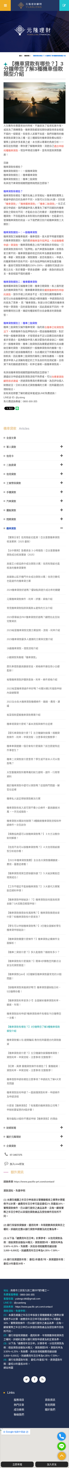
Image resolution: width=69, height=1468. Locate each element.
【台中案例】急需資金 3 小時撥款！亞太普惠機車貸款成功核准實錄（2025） (33, 552)
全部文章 (11, 438)
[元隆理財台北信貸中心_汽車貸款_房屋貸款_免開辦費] (34, 31)
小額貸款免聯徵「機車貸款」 (22, 657)
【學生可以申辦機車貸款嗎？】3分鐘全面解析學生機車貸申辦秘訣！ (34, 927)
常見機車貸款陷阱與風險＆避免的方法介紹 (29, 608)
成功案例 (19, 1409)
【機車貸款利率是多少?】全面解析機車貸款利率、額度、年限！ (34, 1002)
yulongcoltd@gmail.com (27, 1298)
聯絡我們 (19, 1414)
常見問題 (50, 1404)
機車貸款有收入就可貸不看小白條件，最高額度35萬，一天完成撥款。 (33, 809)
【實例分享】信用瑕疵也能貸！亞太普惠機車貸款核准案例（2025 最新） (33, 539)
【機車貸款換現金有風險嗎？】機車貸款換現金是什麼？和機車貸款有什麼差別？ (33, 914)
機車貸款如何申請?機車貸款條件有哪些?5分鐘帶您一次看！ (34, 1015)
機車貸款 (27, 56)
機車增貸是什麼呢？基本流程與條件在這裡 (29, 724)
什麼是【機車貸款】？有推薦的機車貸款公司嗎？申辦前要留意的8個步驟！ (33, 1107)
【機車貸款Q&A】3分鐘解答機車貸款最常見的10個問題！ (34, 976)
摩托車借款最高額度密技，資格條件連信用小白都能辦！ (33, 668)
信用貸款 (11, 474)
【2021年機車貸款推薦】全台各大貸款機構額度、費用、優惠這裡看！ (33, 862)
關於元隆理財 (13, 1136)
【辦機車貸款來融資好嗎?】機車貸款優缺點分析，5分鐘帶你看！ (34, 989)
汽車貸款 (11, 501)
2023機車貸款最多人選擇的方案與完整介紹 (30, 639)
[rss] (42, 1379)
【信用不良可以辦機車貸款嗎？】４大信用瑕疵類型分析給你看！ (33, 849)
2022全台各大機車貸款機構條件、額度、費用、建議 (33, 703)
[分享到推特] (26, 1379)
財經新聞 (11, 1127)
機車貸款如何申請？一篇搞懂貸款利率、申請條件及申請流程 (33, 1094)
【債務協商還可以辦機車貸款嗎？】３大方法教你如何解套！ (33, 836)
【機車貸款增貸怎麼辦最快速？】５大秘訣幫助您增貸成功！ (33, 875)
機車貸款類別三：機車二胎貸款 (20, 323)
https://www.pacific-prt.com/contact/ (34, 1181)
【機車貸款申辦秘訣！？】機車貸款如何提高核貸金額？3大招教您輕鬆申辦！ (33, 901)
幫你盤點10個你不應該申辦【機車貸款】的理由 (32, 1118)
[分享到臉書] (34, 1379)
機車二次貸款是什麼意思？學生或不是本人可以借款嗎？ (33, 761)
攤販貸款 (11, 510)
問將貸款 (11, 519)
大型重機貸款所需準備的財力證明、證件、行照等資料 (33, 774)
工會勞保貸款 (13, 483)
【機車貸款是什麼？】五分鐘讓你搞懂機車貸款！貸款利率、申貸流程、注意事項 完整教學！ (33, 1055)
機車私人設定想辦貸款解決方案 (23, 798)
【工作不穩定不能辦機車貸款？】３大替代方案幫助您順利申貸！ (33, 888)
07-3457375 (16, 1154)
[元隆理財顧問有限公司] (35, 5)
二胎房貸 (11, 465)
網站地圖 (8, 1367)
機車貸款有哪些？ (13, 191)
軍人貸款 (11, 447)
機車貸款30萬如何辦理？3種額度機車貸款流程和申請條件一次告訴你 (34, 822)
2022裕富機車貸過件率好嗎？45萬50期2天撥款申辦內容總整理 (34, 690)
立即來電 (17, 1464)
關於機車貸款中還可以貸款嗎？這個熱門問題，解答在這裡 (33, 787)
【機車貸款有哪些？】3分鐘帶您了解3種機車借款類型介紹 (49, 56)
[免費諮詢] (64, 5)
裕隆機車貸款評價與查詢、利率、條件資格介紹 (32, 679)
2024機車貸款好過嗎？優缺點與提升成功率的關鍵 (33, 590)
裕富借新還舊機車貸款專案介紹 (23, 714)
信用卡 (10, 456)
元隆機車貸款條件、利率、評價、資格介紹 (29, 599)
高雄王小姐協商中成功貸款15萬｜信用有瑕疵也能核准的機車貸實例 (33, 565)
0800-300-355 (27, 1294)
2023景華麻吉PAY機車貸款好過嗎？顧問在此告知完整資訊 (33, 619)
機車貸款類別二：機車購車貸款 (20, 281)
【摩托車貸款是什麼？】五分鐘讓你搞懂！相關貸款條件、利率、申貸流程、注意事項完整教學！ (33, 735)
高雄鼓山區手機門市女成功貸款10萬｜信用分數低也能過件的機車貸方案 (33, 578)
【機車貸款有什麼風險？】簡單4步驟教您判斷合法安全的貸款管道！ (34, 963)
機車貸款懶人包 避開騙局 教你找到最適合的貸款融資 (34, 1042)
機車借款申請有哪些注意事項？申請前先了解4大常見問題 (34, 1081)
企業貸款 (11, 1146)
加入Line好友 (17, 1164)
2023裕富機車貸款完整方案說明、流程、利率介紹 (33, 630)
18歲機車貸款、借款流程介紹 (22, 648)
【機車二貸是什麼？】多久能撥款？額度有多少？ (33, 952)
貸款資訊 (50, 1399)
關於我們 (50, 1409)
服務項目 (19, 1399)
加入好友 (52, 1464)
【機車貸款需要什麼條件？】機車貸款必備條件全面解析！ (33, 941)
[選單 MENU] (5, 5)
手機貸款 (11, 492)
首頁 (20, 56)
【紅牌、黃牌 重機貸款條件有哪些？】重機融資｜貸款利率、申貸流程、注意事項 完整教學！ (33, 1068)
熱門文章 (19, 1404)
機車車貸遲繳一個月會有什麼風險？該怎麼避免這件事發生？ (33, 748)
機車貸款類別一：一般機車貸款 (20, 232)
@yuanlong (20, 1302)
